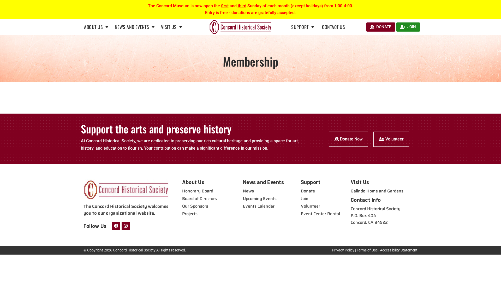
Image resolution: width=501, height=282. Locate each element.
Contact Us (333, 27)
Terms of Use (367, 250)
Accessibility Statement (399, 250)
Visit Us (169, 27)
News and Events (132, 27)
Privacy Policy (343, 250)
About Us (93, 27)
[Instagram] (126, 226)
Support (300, 27)
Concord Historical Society (134, 250)
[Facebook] (116, 226)
